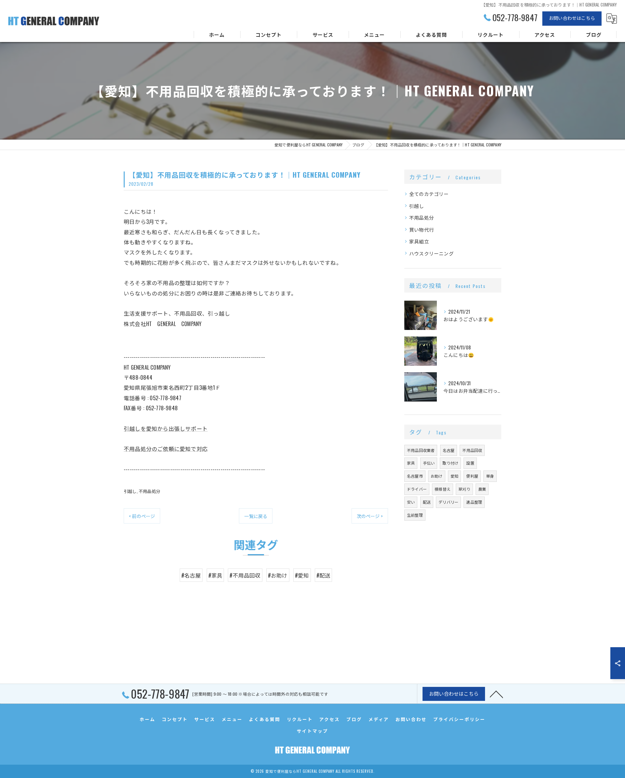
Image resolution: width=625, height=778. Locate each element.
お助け (437, 476)
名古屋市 (415, 476)
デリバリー (448, 502)
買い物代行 (421, 229)
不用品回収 (472, 450)
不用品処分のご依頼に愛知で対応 (166, 448)
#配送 (323, 575)
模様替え (443, 489)
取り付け (450, 463)
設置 (470, 463)
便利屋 (472, 476)
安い (411, 502)
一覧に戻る (255, 515)
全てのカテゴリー (429, 193)
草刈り (464, 489)
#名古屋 (191, 575)
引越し (130, 491)
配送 (427, 502)
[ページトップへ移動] (496, 693)
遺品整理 (474, 502)
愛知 (454, 476)
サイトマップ (312, 731)
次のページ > (370, 515)
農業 (482, 489)
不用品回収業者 (421, 450)
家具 (411, 463)
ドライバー (417, 489)
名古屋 (449, 450)
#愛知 (302, 575)
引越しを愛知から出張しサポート (166, 428)
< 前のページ (142, 515)
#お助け (278, 575)
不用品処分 (149, 491)
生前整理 (415, 515)
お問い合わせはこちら (572, 17)
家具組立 (419, 241)
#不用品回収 (244, 575)
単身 (490, 476)
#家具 (215, 575)
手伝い (429, 463)
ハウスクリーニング (431, 253)
